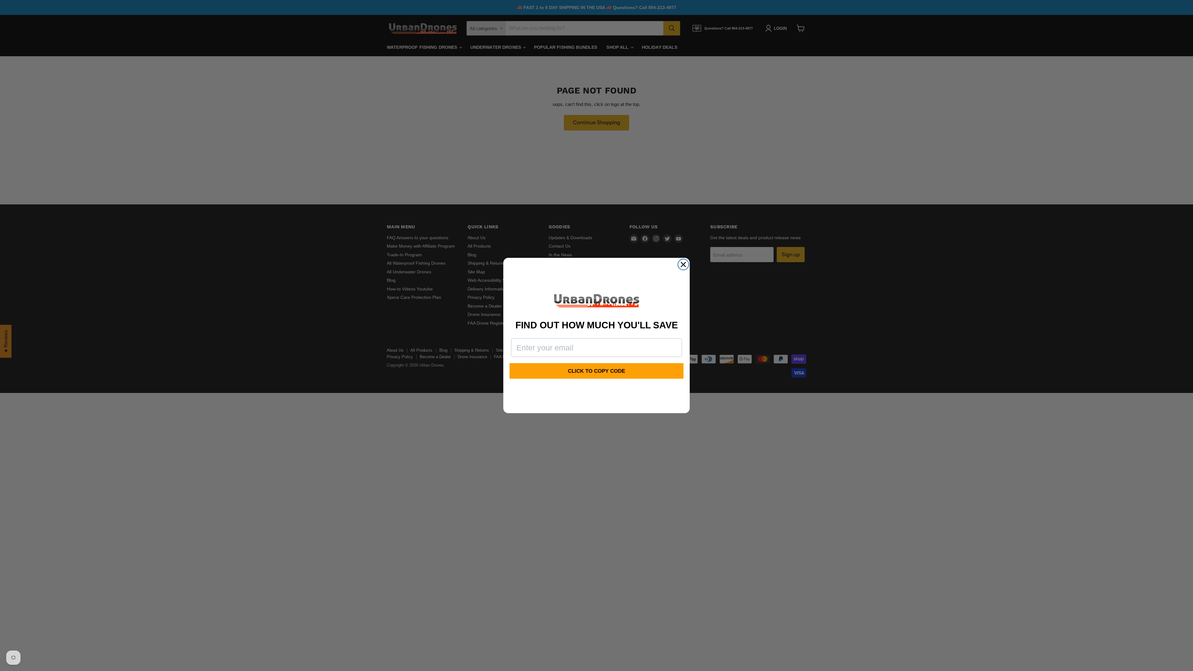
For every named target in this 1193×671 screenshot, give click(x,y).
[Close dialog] (683, 264)
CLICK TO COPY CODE (596, 371)
